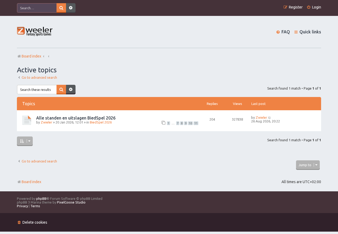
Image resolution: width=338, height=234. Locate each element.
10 (190, 123)
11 (196, 123)
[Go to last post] (269, 117)
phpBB (41, 198)
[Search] (61, 8)
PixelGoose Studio (71, 202)
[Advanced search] (71, 8)
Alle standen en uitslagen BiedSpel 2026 (75, 118)
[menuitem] (314, 7)
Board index (31, 182)
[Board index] (35, 32)
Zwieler (46, 122)
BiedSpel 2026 (101, 122)
